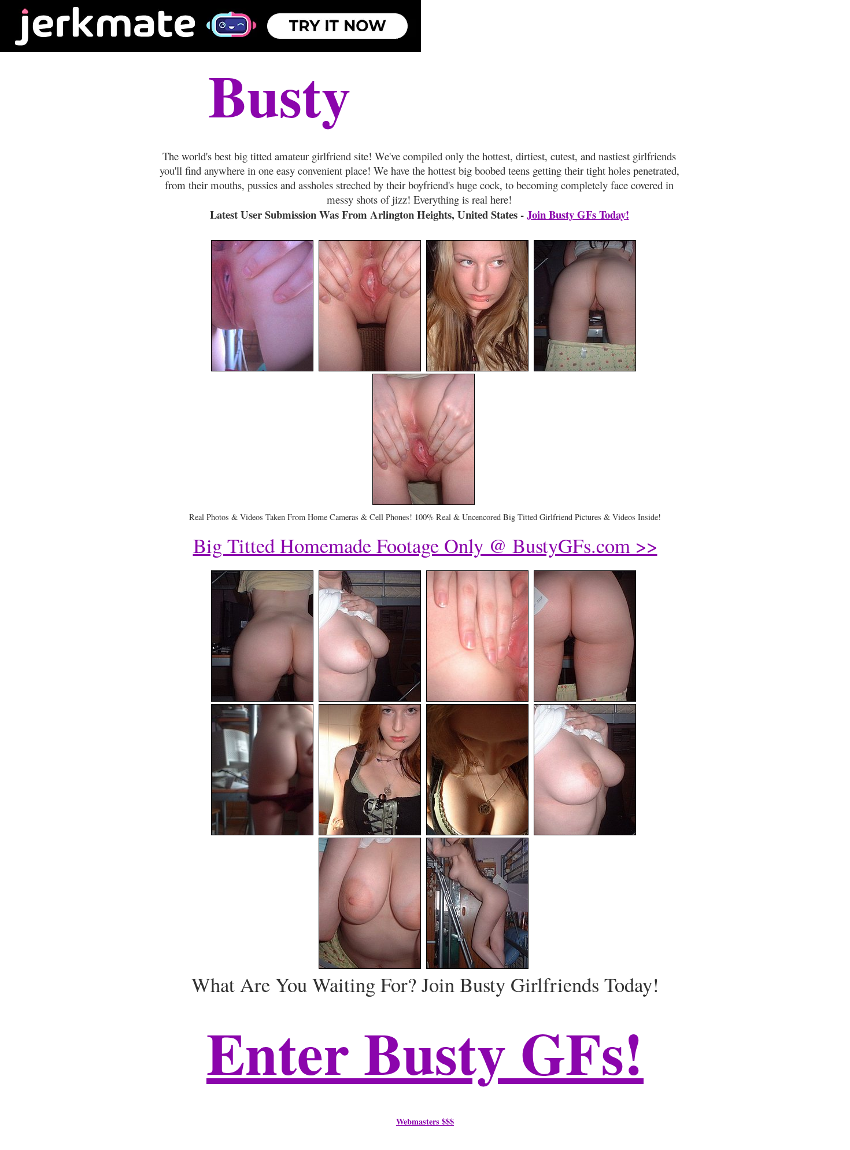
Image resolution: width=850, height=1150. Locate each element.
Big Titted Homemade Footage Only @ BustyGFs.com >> (425, 545)
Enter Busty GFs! (425, 1051)
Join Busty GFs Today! (578, 214)
